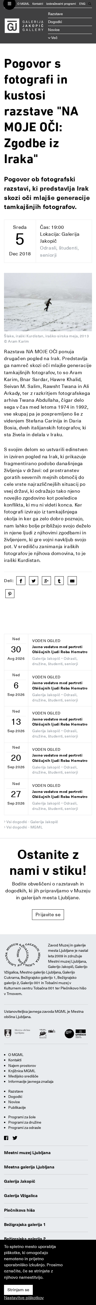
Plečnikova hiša (19, 1210)
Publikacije (17, 1107)
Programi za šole (22, 1117)
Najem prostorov (22, 1065)
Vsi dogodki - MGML (24, 827)
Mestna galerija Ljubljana (29, 1167)
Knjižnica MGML (21, 1070)
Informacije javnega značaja (30, 1081)
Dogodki (55, 21)
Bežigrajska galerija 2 (25, 1239)
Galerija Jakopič (19, 1181)
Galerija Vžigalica (21, 1195)
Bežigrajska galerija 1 (25, 1224)
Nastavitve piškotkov (24, 1297)
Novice (54, 29)
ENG (82, 4)
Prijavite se (48, 914)
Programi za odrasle (24, 1127)
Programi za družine (24, 1122)
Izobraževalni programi (61, 4)
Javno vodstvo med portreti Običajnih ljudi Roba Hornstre (60, 649)
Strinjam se (18, 1290)
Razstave (55, 13)
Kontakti (37, 4)
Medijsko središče (23, 1076)
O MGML (23, 4)
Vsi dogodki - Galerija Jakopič (32, 821)
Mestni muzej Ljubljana (27, 1152)
